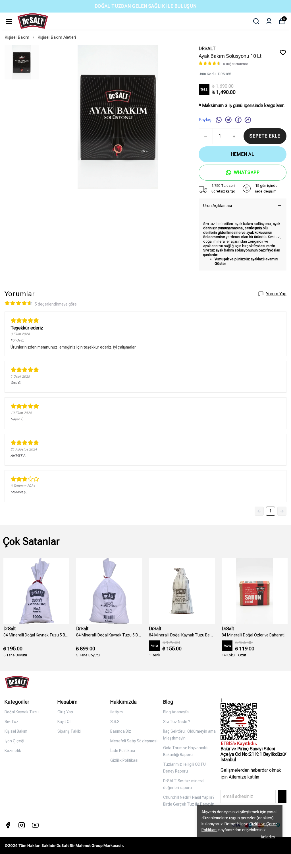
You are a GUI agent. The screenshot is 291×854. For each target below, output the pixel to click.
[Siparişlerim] (269, 21)
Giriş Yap (65, 712)
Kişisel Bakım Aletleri (57, 37)
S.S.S (115, 721)
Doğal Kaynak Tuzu (22, 712)
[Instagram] (21, 825)
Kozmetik (13, 750)
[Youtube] (35, 825)
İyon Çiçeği (14, 741)
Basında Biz (120, 731)
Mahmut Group (89, 845)
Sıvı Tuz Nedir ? (176, 721)
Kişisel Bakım (17, 37)
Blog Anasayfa (176, 712)
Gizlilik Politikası (124, 760)
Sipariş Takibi (69, 731)
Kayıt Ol (63, 721)
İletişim (116, 712)
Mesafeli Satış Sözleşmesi (133, 741)
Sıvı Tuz (11, 721)
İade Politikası (122, 750)
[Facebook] (8, 825)
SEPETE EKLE (265, 136)
